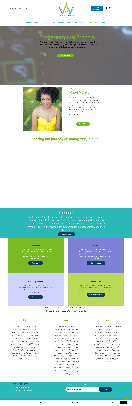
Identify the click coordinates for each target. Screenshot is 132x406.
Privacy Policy (76, 403)
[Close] (130, 402)
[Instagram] (110, 8)
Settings (114, 403)
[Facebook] (106, 8)
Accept (124, 403)
